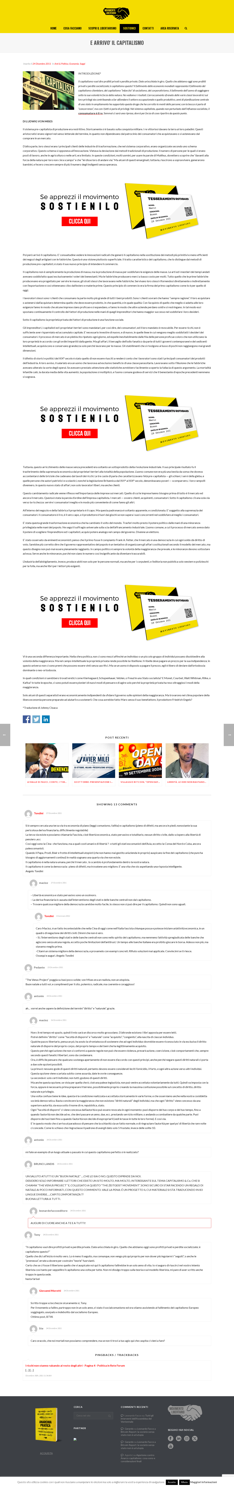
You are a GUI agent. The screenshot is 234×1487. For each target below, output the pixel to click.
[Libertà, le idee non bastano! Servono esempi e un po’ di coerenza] (187, 760)
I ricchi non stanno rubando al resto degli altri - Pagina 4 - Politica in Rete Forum (75, 1365)
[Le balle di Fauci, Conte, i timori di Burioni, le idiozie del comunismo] (47, 760)
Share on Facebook (26, 719)
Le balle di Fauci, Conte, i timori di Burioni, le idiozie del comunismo (48, 782)
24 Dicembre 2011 (42, 63)
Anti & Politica (61, 63)
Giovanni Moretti (50, 1290)
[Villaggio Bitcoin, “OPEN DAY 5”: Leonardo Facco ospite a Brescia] (140, 760)
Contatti (148, 28)
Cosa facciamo (72, 28)
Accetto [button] (172, 1482)
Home (53, 28)
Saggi (82, 63)
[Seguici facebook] (170, 1439)
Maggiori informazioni (203, 1482)
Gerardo (129, 1428)
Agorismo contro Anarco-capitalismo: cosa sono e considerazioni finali (138, 1458)
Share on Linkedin (46, 719)
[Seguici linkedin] (178, 1439)
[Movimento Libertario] (117, 12)
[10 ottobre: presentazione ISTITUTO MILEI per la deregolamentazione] (93, 760)
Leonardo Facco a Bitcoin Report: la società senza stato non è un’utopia (138, 1431)
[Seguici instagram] (186, 1439)
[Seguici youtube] (170, 1446)
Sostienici (129, 28)
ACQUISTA (46, 1453)
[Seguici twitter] (195, 1439)
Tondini (38, 813)
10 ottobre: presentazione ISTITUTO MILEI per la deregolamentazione (94, 782)
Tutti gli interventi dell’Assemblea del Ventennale (137, 1418)
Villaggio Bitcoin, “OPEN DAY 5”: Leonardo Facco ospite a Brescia (141, 782)
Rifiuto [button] (184, 1482)
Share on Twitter (36, 719)
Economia (74, 63)
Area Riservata (170, 28)
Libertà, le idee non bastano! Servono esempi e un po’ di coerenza (188, 782)
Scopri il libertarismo (102, 28)
